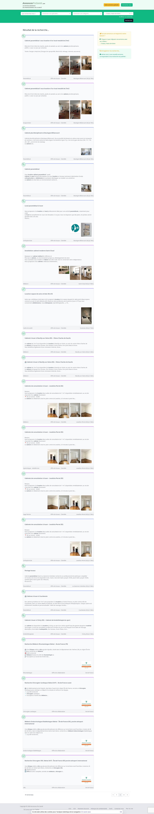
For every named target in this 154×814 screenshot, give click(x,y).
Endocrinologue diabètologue (32, 750)
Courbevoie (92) (86, 610)
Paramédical (27, 78)
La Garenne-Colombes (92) (82, 586)
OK (121, 812)
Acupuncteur (27, 123)
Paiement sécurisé (83, 808)
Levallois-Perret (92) (84, 422)
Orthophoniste (27, 240)
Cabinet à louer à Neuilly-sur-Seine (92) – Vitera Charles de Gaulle (48, 338)
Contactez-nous (119, 808)
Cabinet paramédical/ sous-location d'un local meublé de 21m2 (47, 89)
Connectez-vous (127, 5)
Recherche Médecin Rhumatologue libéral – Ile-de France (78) (46, 644)
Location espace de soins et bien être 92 (39, 294)
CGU (70, 808)
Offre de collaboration (58, 673)
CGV (74, 808)
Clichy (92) (87, 634)
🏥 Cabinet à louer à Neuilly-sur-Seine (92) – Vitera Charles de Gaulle (49, 362)
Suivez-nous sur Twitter (32, 809)
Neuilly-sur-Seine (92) (84, 352)
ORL (24, 787)
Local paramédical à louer (34, 206)
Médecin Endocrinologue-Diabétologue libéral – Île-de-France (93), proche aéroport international (54, 723)
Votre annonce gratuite (112, 5)
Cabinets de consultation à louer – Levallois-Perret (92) (44, 386)
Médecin (25, 284)
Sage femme (27, 514)
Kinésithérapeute (28, 634)
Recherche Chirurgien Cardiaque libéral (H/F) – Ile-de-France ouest (48, 683)
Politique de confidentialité (99, 808)
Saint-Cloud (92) (86, 284)
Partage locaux (30, 571)
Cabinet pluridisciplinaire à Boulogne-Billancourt (42, 133)
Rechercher (128, 20)
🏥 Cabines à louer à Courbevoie (36, 596)
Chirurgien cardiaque (29, 711)
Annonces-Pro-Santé (37, 806)
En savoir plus (86, 812)
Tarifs (110, 808)
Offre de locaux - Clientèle (58, 78)
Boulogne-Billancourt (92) (83, 78)
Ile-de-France (89, 673)
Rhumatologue (27, 673)
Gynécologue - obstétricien (31, 468)
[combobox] (56, 13)
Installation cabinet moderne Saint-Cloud (39, 251)
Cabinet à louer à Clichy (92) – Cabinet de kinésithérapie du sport (47, 620)
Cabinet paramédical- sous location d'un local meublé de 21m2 (47, 41)
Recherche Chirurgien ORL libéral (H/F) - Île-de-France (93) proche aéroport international (56, 761)
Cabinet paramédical (32, 169)
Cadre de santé (27, 328)
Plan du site (129, 808)
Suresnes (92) (86, 328)
